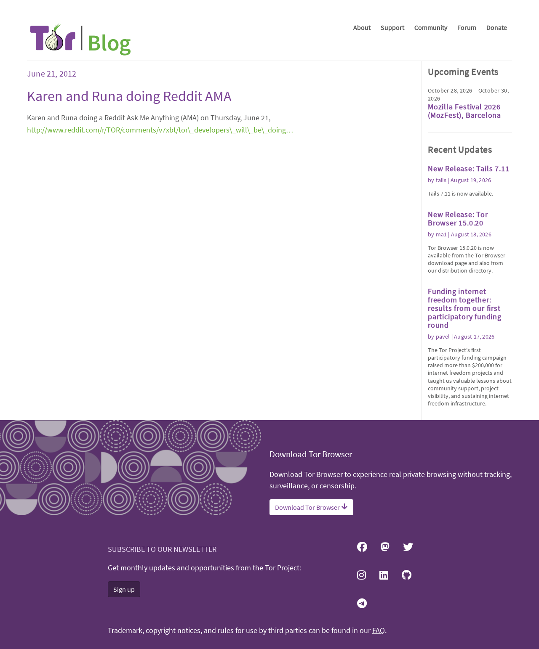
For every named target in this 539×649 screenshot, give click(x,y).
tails (441, 180)
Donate (496, 27)
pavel (443, 336)
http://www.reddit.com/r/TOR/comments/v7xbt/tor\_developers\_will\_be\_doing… (160, 130)
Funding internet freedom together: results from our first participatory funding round (465, 308)
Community (430, 27)
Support (392, 27)
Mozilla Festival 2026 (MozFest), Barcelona (464, 111)
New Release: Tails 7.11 (468, 168)
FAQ (378, 630)
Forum (466, 27)
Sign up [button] (124, 589)
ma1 (441, 234)
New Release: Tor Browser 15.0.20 (458, 218)
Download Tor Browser (308, 507)
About (362, 27)
